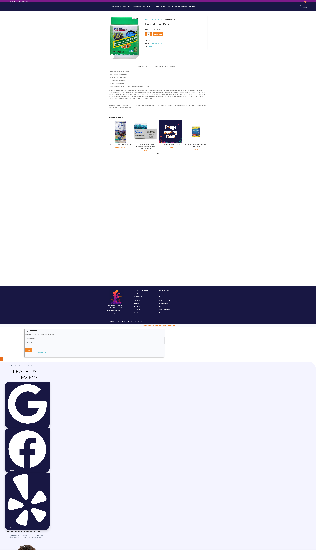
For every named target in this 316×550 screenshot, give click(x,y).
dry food (150, 46)
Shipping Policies (164, 300)
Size (146, 29)
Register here (42, 352)
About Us (162, 294)
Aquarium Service (164, 309)
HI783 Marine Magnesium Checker (170, 144)
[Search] (296, 6)
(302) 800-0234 (116, 310)
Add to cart (158, 34)
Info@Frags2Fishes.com (118, 313)
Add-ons (136, 303)
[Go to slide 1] (157, 153)
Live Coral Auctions (139, 294)
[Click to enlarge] (112, 56)
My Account (162, 297)
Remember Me (29, 347)
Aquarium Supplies (156, 19)
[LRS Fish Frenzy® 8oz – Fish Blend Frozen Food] (195, 131)
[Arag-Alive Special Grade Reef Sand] (120, 131)
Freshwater (137, 306)
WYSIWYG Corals (139, 297)
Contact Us (162, 312)
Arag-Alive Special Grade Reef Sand (120, 144)
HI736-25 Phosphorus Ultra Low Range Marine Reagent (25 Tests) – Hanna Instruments (145, 146)
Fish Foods (137, 313)
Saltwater (137, 309)
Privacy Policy (163, 303)
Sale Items (137, 300)
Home (147, 19)
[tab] (142, 65)
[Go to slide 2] (158, 153)
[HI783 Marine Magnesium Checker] (170, 131)
